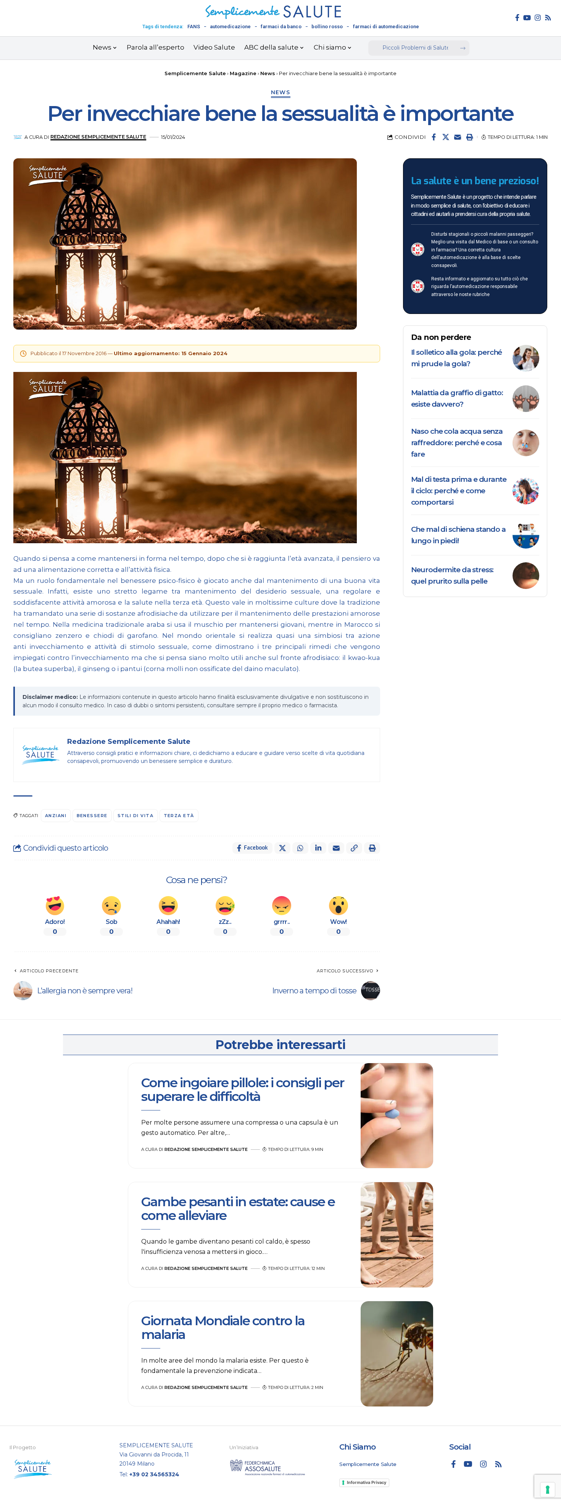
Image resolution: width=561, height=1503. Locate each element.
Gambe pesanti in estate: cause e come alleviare (238, 1208)
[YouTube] (527, 17)
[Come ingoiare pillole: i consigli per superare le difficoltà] (397, 1115)
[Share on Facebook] (434, 137)
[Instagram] (538, 17)
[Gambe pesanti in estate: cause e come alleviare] (397, 1234)
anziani (56, 815)
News (280, 92)
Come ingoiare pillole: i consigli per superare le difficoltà (242, 1089)
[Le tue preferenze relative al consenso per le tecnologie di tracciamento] (547, 1489)
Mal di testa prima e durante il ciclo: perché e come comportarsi (458, 491)
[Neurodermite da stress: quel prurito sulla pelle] (526, 575)
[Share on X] (445, 137)
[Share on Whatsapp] (300, 848)
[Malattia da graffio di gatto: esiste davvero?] (526, 398)
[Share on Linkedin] (318, 848)
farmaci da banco (281, 26)
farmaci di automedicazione (386, 26)
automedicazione (230, 26)
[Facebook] (517, 17)
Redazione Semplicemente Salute (98, 137)
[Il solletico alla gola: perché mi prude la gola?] (526, 358)
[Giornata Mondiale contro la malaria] (397, 1353)
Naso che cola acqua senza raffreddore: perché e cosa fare (457, 443)
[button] (469, 137)
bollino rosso (327, 26)
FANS (193, 26)
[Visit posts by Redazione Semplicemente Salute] (17, 137)
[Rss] (548, 17)
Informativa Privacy (366, 1482)
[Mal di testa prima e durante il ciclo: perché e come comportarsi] (526, 491)
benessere (92, 815)
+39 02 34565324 (154, 1474)
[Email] (457, 137)
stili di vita (136, 815)
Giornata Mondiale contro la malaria (223, 1327)
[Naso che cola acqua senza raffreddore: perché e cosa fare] (526, 443)
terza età (179, 815)
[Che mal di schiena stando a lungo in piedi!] (526, 535)
